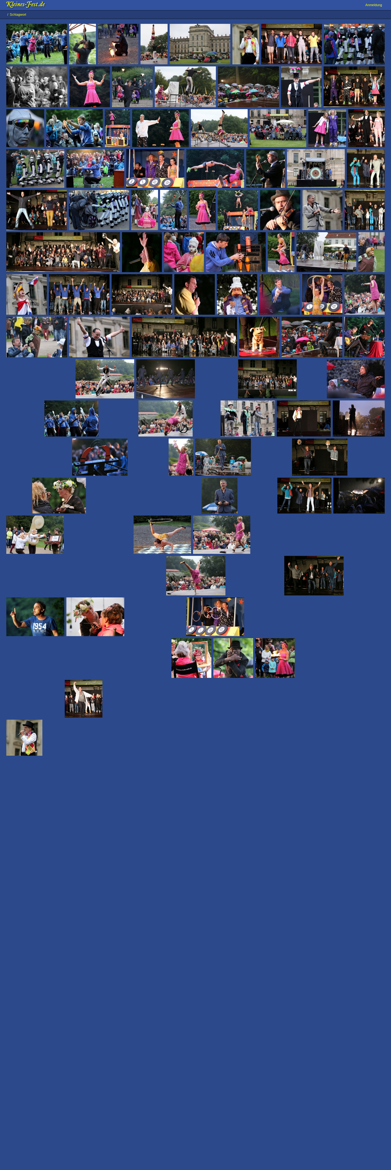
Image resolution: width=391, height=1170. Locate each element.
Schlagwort (18, 14)
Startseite (4, 14)
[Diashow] (384, 14)
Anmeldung (374, 5)
